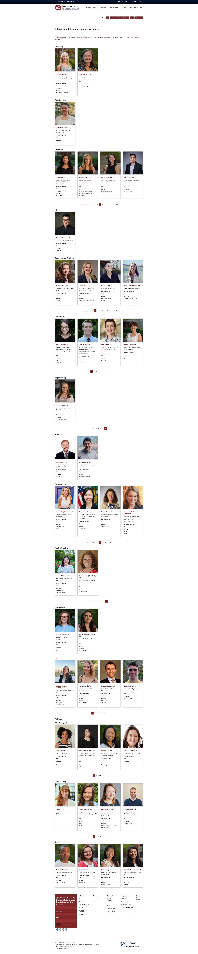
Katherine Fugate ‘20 (131, 344)
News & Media (133, 8)
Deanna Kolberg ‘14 (130, 750)
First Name (59, 904)
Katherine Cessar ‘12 (108, 809)
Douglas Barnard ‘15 (108, 686)
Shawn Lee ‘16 (129, 177)
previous (86, 204)
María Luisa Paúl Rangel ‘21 (87, 635)
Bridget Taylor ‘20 (62, 405)
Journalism (121, 37)
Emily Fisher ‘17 (84, 286)
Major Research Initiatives (111, 899)
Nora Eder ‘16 (83, 870)
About (88, 8)
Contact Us (73, 946)
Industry (120, 18)
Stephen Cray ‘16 (61, 462)
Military (129, 37)
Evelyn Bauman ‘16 (62, 74)
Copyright (57, 943)
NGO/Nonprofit (136, 37)
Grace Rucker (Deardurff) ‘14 (87, 576)
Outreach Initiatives (84, 904)
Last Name (59, 911)
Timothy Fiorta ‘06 (130, 686)
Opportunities (114, 8)
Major (126, 18)
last (117, 204)
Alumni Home (139, 18)
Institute (81, 899)
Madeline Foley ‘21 (85, 74)
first (81, 204)
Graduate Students (111, 908)
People (95, 8)
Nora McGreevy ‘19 (62, 634)
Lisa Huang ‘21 (106, 870)
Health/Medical (114, 37)
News (137, 902)
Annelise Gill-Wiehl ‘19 (132, 286)
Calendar (124, 8)
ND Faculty (124, 899)
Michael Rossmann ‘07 (63, 238)
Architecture (63, 37)
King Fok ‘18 (105, 286)
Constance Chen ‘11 (62, 127)
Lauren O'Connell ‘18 (63, 576)
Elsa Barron (60, 809)
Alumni (95, 902)
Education (90, 37)
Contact (81, 902)
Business (69, 37)
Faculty (109, 906)
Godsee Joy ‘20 (61, 177)
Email (58, 917)
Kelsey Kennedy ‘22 (107, 177)
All (107, 18)
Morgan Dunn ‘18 (62, 286)
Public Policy (58, 39)
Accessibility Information (61, 948)
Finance (102, 37)
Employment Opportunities (82, 910)
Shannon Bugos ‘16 (85, 809)
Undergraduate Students (111, 912)
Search (141, 8)
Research (103, 8)
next (113, 204)
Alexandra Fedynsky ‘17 (87, 750)
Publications (110, 903)
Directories (96, 899)
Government (107, 37)
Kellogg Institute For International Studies (65, 944)
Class (132, 18)
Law (126, 37)
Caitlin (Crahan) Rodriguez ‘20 (61, 686)
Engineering (96, 37)
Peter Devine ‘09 (84, 344)
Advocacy (57, 37)
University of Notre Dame (69, 943)
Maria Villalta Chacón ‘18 (132, 870)
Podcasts (138, 905)
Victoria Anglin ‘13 (85, 686)
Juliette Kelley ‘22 (85, 177)
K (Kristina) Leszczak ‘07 (64, 512)
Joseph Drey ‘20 (106, 344)
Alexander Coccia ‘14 (131, 809)
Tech (63, 39)
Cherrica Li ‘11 (84, 512)
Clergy (73, 37)
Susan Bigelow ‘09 (62, 344)
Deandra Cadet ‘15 (62, 750)
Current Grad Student (81, 37)
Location (113, 18)
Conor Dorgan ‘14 (85, 462)
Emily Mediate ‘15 (107, 512)
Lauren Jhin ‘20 (106, 750)
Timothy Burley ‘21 (62, 870)
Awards (81, 907)
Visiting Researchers (126, 902)
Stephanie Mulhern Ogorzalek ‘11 (130, 512)
